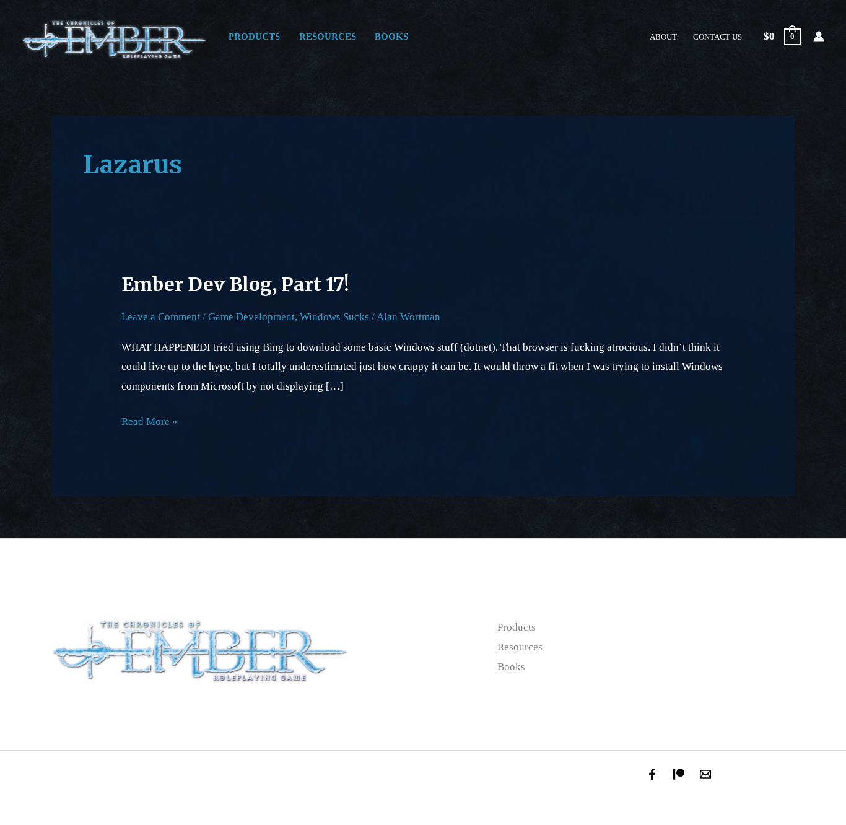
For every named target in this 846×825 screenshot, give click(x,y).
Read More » (149, 419)
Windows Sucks (334, 317)
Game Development (251, 317)
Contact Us (717, 36)
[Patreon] (678, 774)
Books (391, 36)
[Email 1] (705, 774)
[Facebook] (652, 774)
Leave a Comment (160, 317)
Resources (327, 36)
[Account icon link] (818, 36)
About (663, 36)
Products (254, 36)
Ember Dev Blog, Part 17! (235, 284)
